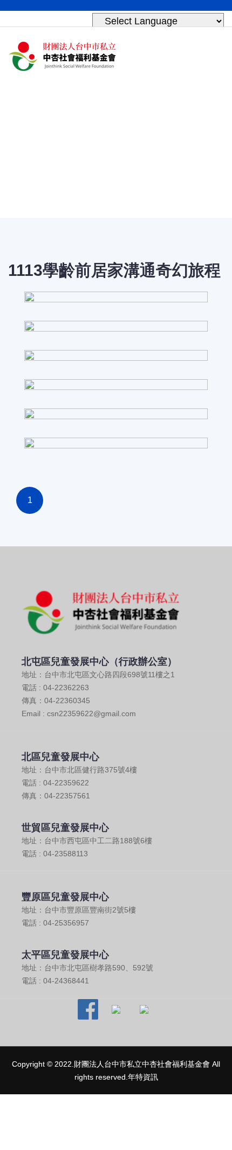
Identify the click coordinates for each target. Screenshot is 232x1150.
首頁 (84, 168)
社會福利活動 (132, 168)
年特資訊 (143, 1077)
